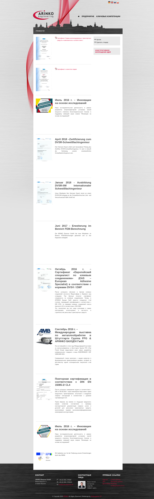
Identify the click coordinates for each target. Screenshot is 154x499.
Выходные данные (116, 481)
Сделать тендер (102, 42)
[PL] (118, 3)
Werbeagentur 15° (96, 496)
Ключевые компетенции (108, 16)
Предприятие (88, 16)
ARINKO (65, 496)
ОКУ (104, 481)
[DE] (109, 3)
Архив (98, 39)
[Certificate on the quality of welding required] (56, 69)
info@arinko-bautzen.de (66, 484)
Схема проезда (115, 479)
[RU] (115, 3)
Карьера (105, 479)
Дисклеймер (106, 483)
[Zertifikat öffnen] (44, 161)
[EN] (112, 3)
